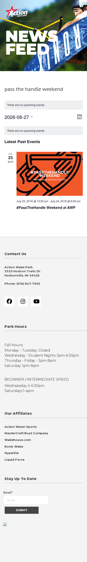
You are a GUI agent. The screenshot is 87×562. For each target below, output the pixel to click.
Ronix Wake (13, 446)
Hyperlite (11, 453)
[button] (77, 10)
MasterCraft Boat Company (26, 433)
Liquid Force (14, 459)
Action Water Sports (20, 426)
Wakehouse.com (17, 440)
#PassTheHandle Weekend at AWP (46, 207)
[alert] (43, 130)
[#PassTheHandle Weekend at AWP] (50, 174)
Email (7, 492)
